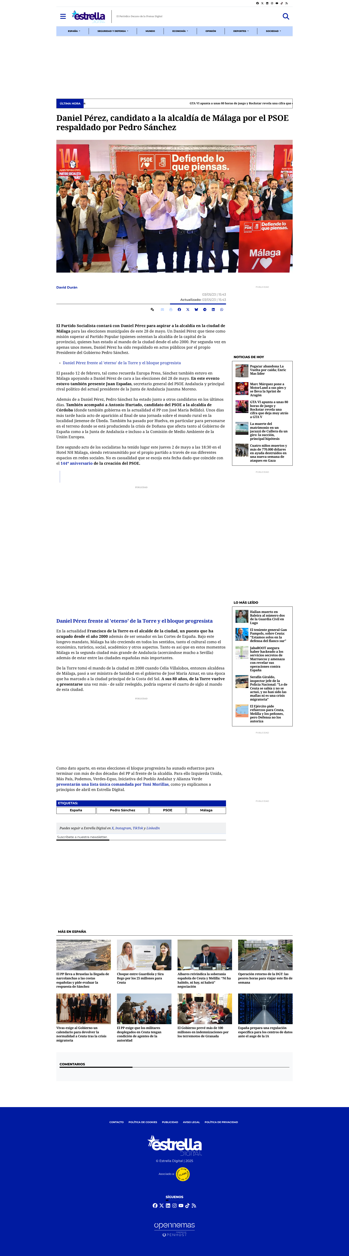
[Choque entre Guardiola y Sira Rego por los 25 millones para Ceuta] (144, 955)
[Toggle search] (286, 16)
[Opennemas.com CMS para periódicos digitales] (174, 1230)
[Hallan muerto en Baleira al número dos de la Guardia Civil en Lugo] (241, 616)
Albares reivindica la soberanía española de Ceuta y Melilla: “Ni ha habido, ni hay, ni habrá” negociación (204, 980)
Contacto (116, 1122)
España (76, 810)
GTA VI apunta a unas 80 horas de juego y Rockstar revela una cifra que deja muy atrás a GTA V (153, 103)
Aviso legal (191, 1122)
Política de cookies (142, 1122)
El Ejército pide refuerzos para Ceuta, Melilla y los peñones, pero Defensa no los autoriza (267, 713)
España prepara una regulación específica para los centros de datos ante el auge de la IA (265, 1032)
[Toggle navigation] (63, 16)
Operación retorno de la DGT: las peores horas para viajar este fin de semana (265, 978)
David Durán (67, 288)
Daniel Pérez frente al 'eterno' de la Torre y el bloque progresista (122, 362)
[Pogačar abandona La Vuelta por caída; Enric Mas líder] (241, 371)
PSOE (167, 810)
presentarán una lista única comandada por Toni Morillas (112, 784)
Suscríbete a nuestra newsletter (82, 837)
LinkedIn (153, 828)
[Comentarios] (153, 309)
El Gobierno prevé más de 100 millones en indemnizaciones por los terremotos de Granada (203, 1032)
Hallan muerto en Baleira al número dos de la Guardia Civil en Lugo (267, 617)
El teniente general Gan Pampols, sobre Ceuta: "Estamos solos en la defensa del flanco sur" (268, 635)
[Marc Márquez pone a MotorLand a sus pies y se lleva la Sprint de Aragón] (241, 388)
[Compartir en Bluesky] (196, 309)
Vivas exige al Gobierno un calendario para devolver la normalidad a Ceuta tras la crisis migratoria (81, 1034)
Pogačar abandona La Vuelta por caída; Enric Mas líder (268, 370)
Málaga (206, 810)
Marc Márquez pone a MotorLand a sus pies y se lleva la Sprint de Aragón (268, 389)
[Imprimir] (171, 309)
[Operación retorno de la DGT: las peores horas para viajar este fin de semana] (265, 955)
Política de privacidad (221, 1122)
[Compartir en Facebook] (179, 309)
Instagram (123, 828)
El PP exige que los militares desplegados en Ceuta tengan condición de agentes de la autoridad (139, 1034)
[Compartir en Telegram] (205, 309)
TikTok (138, 828)
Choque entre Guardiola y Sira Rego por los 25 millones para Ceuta (140, 978)
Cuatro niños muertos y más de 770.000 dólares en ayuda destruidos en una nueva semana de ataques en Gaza (268, 453)
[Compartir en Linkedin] (213, 309)
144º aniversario (77, 463)
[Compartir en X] (188, 309)
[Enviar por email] (162, 309)
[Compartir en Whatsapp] (222, 309)
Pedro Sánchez (122, 810)
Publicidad (170, 1122)
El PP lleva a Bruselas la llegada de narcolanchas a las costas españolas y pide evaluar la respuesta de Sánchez (82, 980)
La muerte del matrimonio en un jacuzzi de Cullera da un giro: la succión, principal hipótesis (269, 431)
